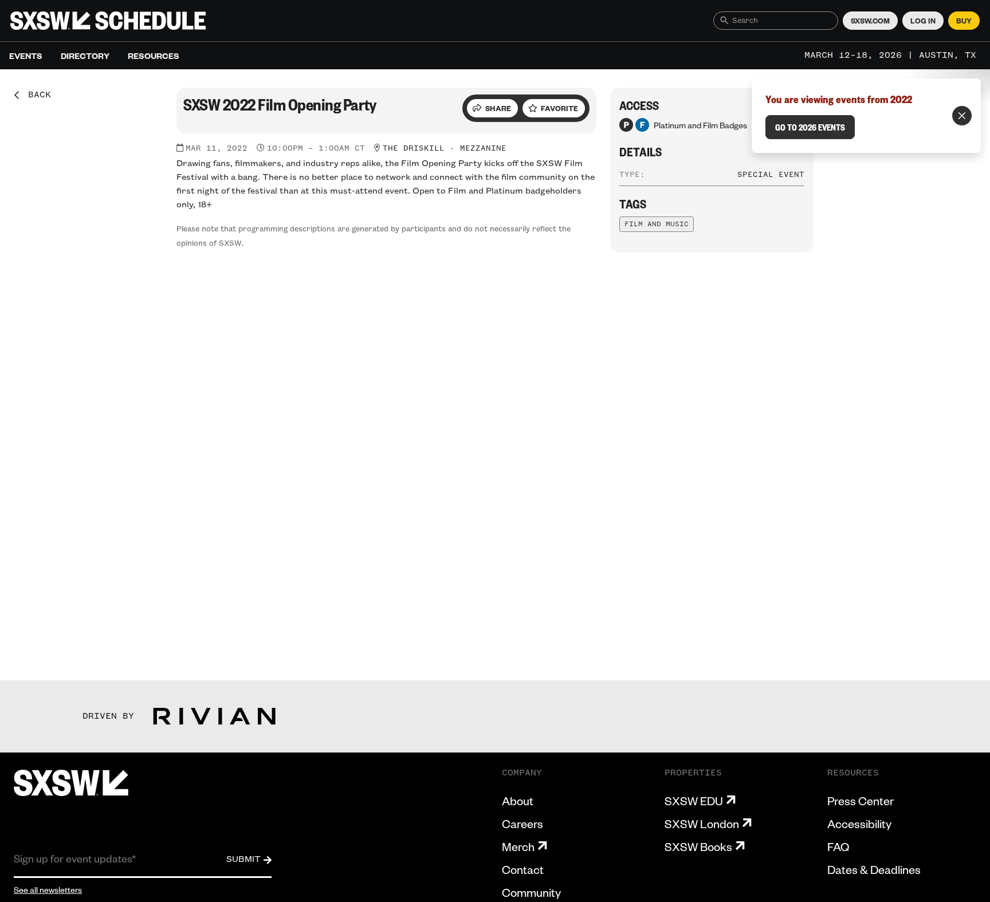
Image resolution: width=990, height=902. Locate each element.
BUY (964, 20)
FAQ (838, 846)
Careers (522, 823)
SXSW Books (698, 846)
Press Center (860, 801)
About (517, 801)
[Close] (962, 115)
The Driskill (414, 148)
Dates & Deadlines (874, 869)
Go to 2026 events (810, 127)
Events (25, 55)
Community (531, 892)
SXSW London (702, 823)
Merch (518, 846)
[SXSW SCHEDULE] (108, 20)
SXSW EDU (694, 801)
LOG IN (923, 20)
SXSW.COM (870, 20)
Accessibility (859, 823)
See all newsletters (48, 889)
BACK (35, 95)
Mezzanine (483, 148)
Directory (85, 55)
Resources (153, 55)
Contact (523, 869)
